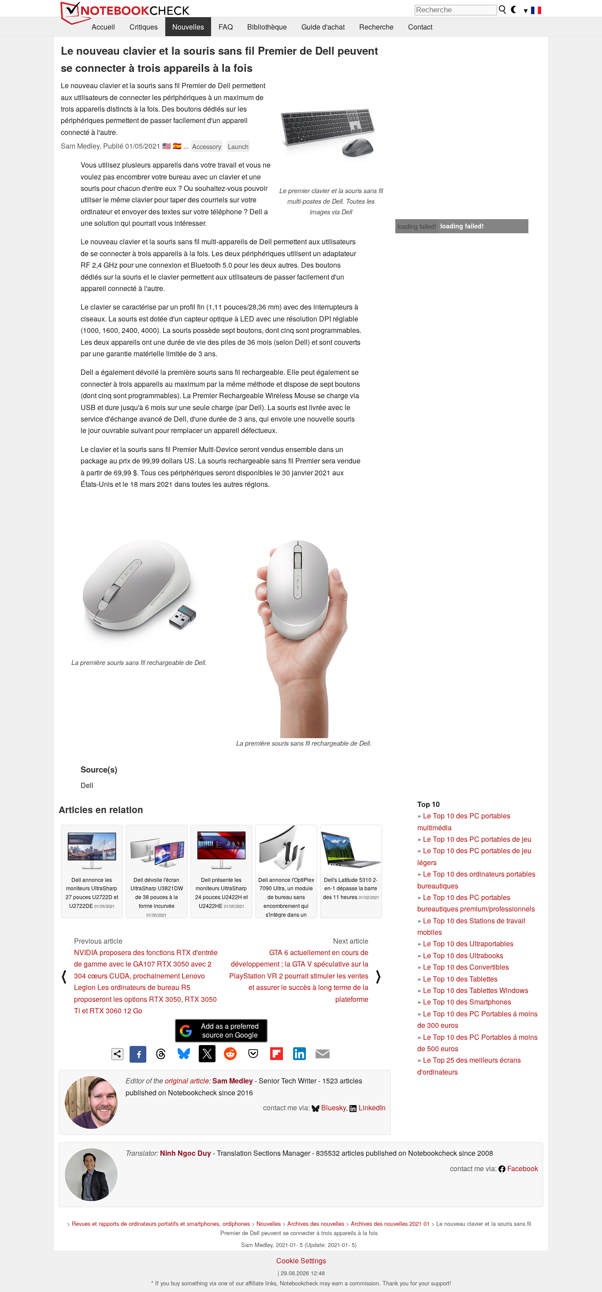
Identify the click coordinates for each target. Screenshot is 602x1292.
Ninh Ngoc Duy (185, 1153)
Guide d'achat (323, 27)
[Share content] (117, 1054)
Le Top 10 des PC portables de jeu (477, 839)
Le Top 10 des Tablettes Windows (475, 990)
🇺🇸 (166, 146)
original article (187, 1080)
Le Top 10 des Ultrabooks (463, 955)
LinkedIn (371, 1107)
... (186, 146)
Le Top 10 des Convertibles (466, 967)
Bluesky (333, 1107)
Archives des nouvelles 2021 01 (390, 1223)
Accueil (103, 27)
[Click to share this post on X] (207, 1053)
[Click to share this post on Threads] (160, 1054)
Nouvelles (188, 27)
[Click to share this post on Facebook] (138, 1054)
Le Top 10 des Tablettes (460, 979)
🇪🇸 (177, 146)
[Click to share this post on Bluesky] (183, 1054)
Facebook (521, 1168)
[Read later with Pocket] (253, 1053)
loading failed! (417, 226)
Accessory (206, 146)
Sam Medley (232, 1080)
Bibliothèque (267, 27)
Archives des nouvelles (315, 1223)
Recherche (376, 27)
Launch (238, 146)
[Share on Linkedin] (299, 1053)
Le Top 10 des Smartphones (467, 1002)
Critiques (144, 27)
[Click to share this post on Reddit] (230, 1053)
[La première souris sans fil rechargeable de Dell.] (139, 577)
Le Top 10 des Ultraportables (468, 943)
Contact (420, 27)
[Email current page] (322, 1054)
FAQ (226, 27)
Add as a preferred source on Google (230, 1030)
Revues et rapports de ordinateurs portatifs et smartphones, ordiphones (161, 1223)
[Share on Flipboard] (276, 1053)
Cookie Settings (301, 1260)
